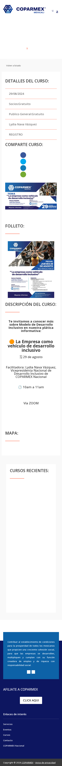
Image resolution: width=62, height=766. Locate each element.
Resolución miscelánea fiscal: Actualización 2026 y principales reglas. (28, 598)
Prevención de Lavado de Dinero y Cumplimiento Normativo (28, 523)
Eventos (7, 729)
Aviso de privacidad (45, 762)
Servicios (8, 724)
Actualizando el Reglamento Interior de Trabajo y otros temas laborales (29, 572)
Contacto (8, 740)
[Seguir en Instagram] (33, 672)
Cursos (6, 734)
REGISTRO (16, 134)
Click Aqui (31, 700)
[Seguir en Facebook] (28, 672)
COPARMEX (27, 762)
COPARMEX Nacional (13, 745)
